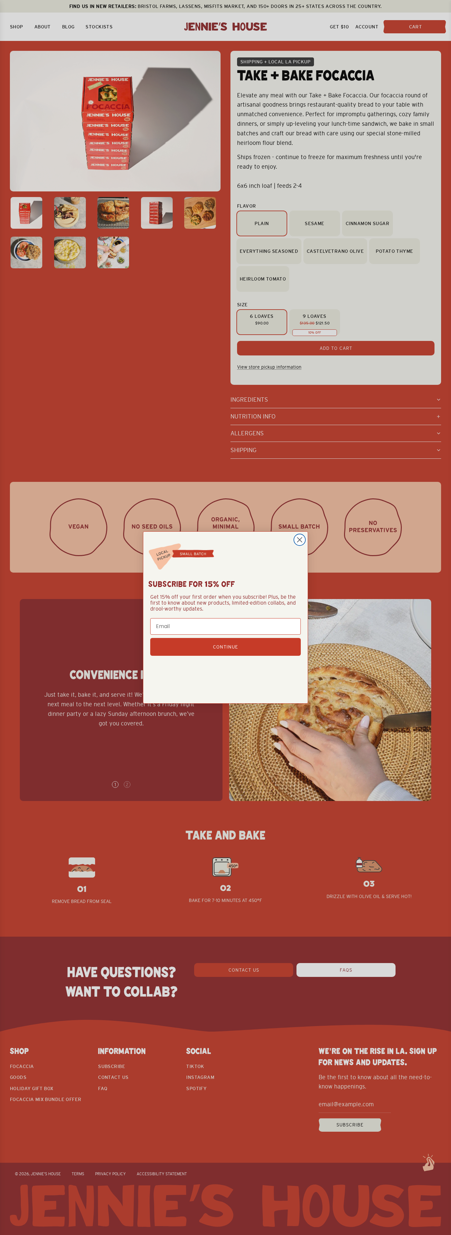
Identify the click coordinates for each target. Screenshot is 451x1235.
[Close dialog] (299, 540)
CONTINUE (225, 647)
